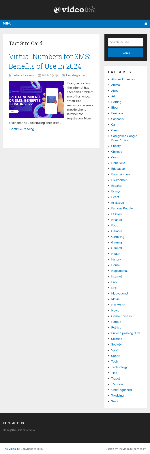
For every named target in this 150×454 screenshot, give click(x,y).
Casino (115, 130)
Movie (115, 299)
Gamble (116, 231)
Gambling (117, 237)
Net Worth (118, 305)
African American (123, 79)
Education (118, 168)
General (116, 248)
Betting (116, 102)
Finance (116, 220)
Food (114, 225)
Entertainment (121, 174)
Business (117, 113)
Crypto (116, 157)
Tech (114, 361)
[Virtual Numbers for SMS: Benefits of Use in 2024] (36, 99)
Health (115, 254)
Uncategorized (76, 75)
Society (116, 344)
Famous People (122, 208)
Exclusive (117, 203)
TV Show (117, 384)
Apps (114, 90)
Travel (115, 378)
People (116, 322)
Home (115, 265)
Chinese (116, 151)
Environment (120, 180)
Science (116, 339)
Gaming (116, 242)
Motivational (119, 293)
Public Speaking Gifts (125, 333)
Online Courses (121, 316)
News (115, 310)
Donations (118, 163)
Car (113, 124)
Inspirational (119, 271)
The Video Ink (11, 448)
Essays (116, 191)
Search (126, 52)
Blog (114, 107)
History (116, 259)
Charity (116, 146)
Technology (119, 367)
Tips (114, 373)
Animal (116, 85)
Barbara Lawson (23, 75)
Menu (7, 23)
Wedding (117, 395)
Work (114, 401)
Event (115, 197)
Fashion (116, 214)
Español (116, 185)
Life (114, 288)
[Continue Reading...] (22, 129)
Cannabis (117, 119)
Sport (115, 350)
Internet (116, 276)
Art (113, 96)
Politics (116, 327)
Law (114, 282)
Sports (115, 356)
